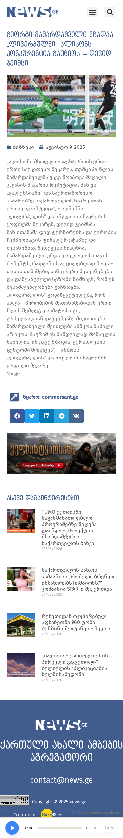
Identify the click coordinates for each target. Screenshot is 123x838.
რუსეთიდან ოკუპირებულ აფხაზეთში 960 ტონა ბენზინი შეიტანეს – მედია (76, 622)
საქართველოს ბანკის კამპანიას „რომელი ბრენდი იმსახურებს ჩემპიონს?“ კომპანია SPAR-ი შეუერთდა (78, 579)
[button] (92, 12)
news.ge (78, 802)
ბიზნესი (23, 147)
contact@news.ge (61, 780)
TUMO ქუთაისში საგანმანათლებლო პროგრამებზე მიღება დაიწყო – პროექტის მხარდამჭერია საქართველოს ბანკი (69, 527)
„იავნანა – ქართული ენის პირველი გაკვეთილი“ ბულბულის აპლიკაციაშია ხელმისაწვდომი (75, 665)
